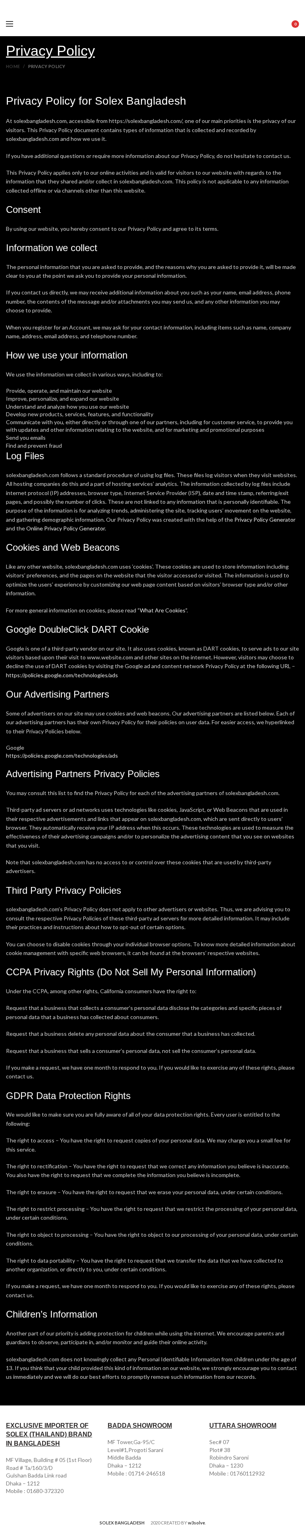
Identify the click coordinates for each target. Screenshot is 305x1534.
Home (13, 66)
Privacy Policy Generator (264, 519)
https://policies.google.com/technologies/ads (62, 675)
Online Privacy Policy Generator (65, 528)
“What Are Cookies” (162, 610)
